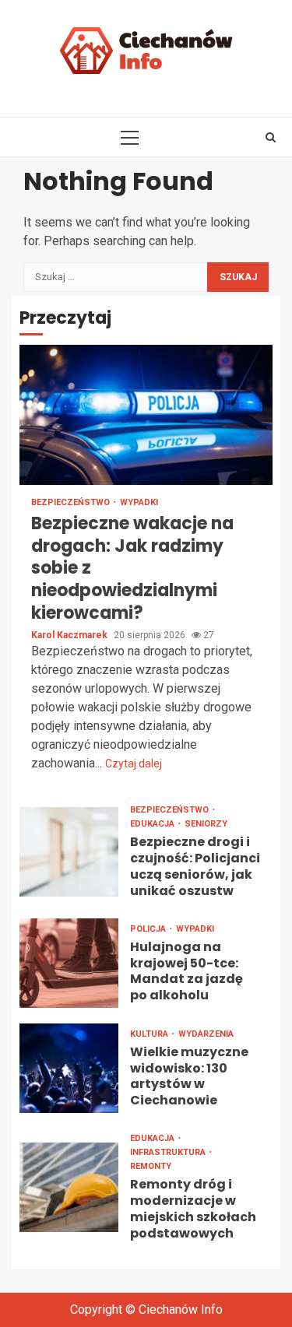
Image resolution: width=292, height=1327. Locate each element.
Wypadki (139, 502)
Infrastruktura (169, 1152)
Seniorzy (206, 824)
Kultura (150, 1034)
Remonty (150, 1166)
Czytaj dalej (133, 763)
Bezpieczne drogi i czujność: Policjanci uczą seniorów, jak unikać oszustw (68, 852)
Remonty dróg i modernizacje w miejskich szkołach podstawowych (68, 1187)
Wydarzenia (206, 1034)
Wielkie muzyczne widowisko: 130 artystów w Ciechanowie (68, 1068)
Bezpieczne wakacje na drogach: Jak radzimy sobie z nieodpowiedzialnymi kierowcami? (146, 415)
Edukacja (153, 824)
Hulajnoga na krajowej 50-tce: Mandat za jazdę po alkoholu (68, 963)
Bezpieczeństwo (71, 502)
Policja (149, 929)
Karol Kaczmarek (70, 635)
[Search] (270, 137)
